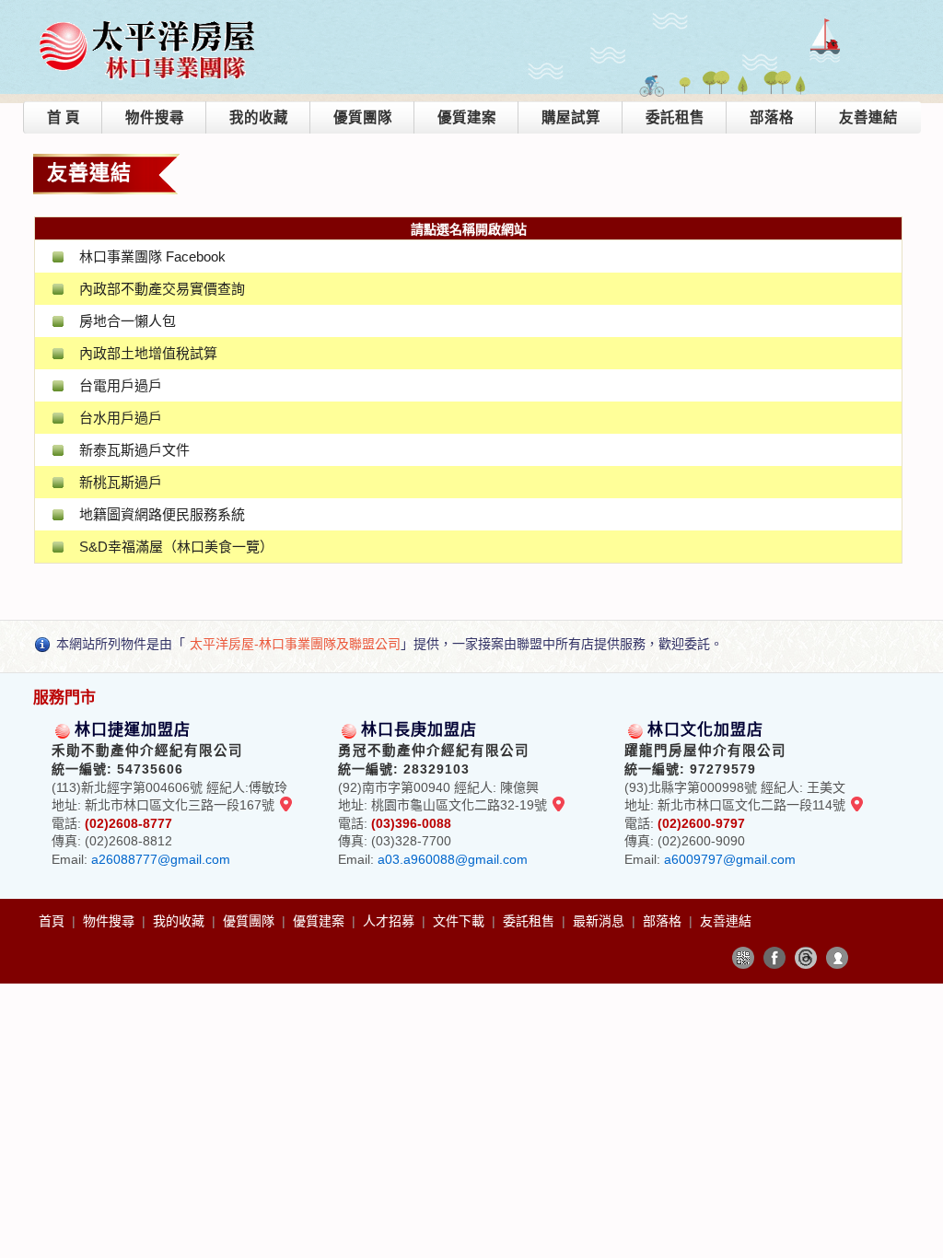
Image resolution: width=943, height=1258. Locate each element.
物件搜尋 (154, 117)
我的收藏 (258, 117)
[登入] (837, 958)
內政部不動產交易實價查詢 (162, 289)
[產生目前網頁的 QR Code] (743, 958)
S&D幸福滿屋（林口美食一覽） (176, 546)
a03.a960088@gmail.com (453, 859)
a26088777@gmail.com (160, 859)
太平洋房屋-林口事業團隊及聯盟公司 (295, 643)
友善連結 (868, 117)
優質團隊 (362, 117)
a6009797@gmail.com (730, 859)
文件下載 (460, 921)
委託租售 (675, 117)
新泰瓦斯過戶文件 (134, 450)
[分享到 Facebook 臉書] (774, 958)
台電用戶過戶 (120, 385)
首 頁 (63, 117)
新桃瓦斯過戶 (120, 482)
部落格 (772, 117)
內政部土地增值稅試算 (148, 353)
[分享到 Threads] (806, 958)
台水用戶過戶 (120, 417)
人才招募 (390, 921)
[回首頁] (148, 21)
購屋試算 (570, 117)
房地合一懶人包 (127, 321)
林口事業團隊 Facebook (152, 256)
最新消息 (600, 921)
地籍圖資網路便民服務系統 (162, 514)
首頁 (53, 921)
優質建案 (466, 117)
